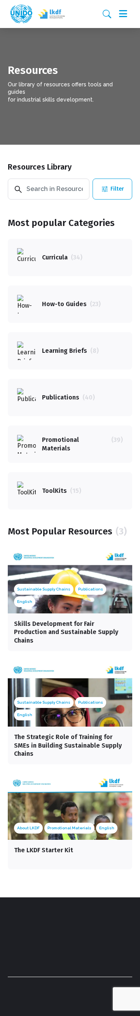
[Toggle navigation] (123, 14)
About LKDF (28, 828)
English (24, 601)
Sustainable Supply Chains (43, 589)
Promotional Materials (69, 828)
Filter (117, 189)
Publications (90, 589)
